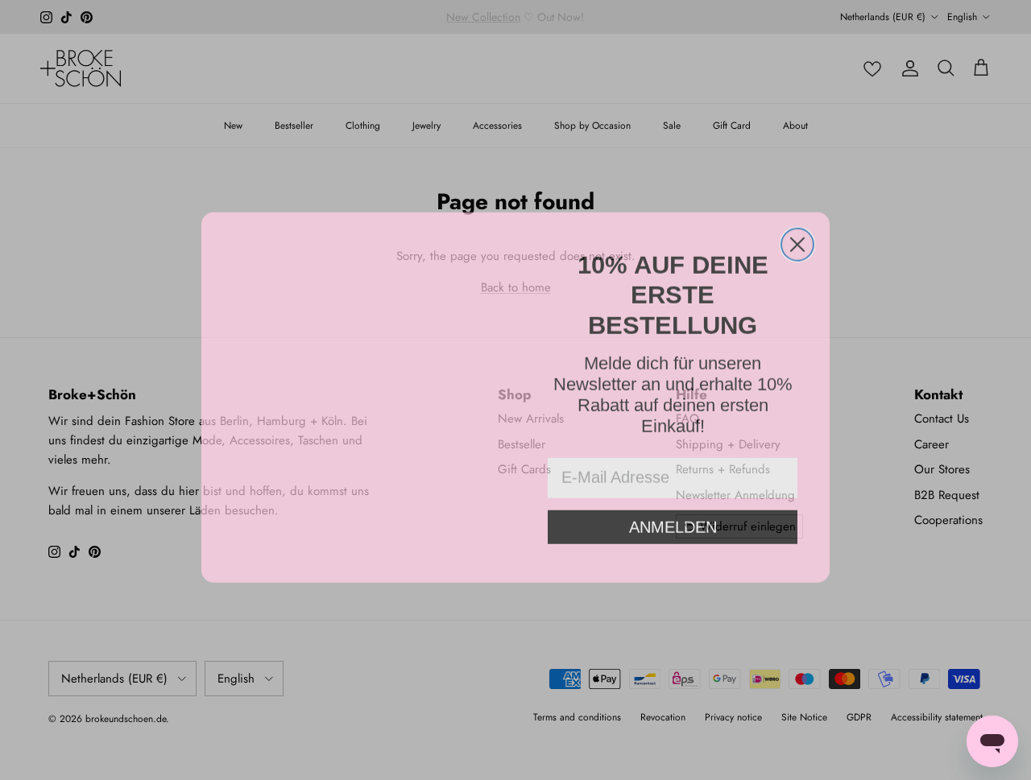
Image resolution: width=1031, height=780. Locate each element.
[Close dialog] (797, 237)
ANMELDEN (673, 498)
